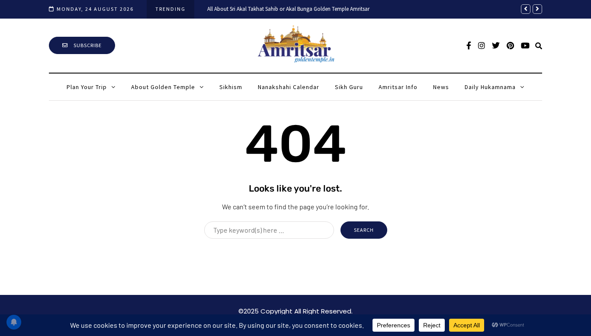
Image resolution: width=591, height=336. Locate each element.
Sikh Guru (349, 87)
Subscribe (87, 45)
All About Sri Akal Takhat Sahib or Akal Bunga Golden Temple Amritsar (288, 9)
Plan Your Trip (87, 87)
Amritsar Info (398, 87)
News (441, 87)
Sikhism (230, 87)
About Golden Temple (163, 87)
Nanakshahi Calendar (288, 87)
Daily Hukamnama (490, 87)
